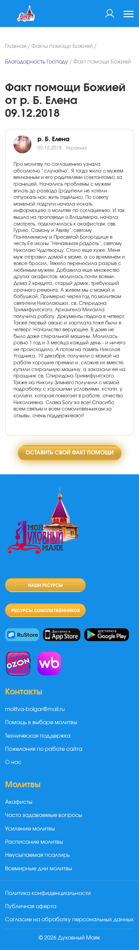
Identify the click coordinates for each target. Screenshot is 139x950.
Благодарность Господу (36, 61)
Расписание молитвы (34, 842)
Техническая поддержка (38, 736)
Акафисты (18, 802)
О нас (13, 762)
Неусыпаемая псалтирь (37, 855)
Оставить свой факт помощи (70, 452)
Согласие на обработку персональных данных (69, 919)
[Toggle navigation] (128, 14)
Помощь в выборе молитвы (41, 722)
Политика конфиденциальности (48, 893)
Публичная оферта (30, 906)
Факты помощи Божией (62, 46)
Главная (15, 46)
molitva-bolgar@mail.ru (35, 709)
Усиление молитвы (30, 829)
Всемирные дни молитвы (38, 868)
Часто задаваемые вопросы (43, 815)
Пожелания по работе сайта (43, 749)
